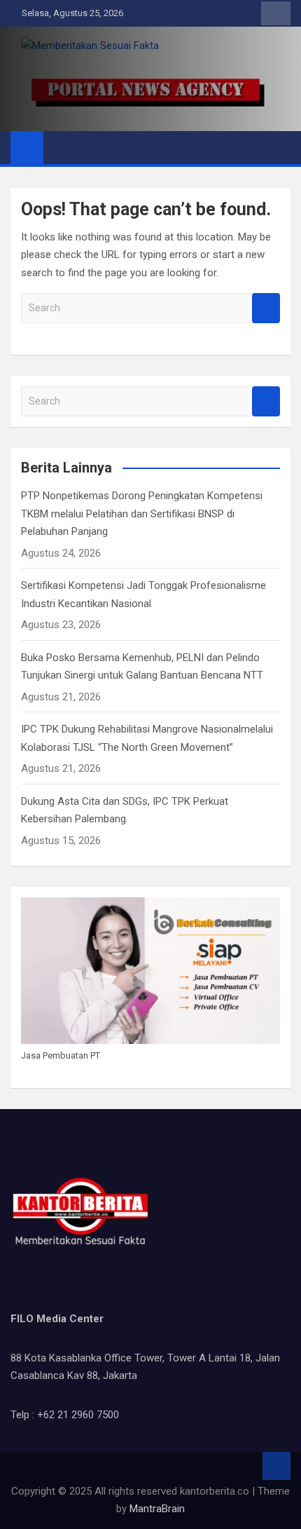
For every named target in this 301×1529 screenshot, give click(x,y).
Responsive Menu (275, 13)
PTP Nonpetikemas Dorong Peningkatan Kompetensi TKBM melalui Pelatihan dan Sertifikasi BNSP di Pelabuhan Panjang (141, 513)
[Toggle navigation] (60, 147)
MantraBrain (157, 1508)
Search (266, 308)
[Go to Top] (276, 1466)
